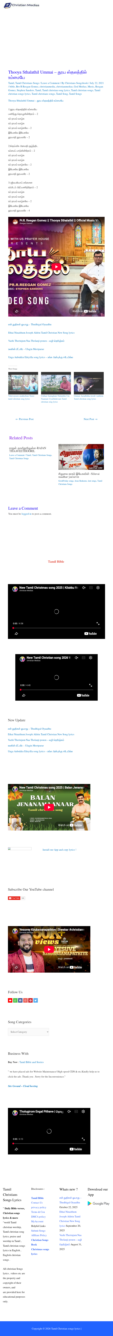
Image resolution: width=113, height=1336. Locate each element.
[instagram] (25, 1000)
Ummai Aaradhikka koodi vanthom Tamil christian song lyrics (88, 397)
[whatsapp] (15, 1000)
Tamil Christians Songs (27, 83)
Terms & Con (38, 1212)
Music (91, 86)
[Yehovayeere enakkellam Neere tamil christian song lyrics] (23, 383)
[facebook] (20, 1000)
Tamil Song (62, 93)
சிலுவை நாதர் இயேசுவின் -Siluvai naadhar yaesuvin (79, 475)
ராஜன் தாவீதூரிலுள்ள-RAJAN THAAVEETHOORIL (27, 449)
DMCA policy (38, 1216)
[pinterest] (30, 1000)
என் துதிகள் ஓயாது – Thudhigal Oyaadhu (29, 324)
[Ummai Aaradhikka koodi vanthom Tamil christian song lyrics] (89, 383)
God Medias (80, 86)
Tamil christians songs (43, 93)
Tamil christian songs (82, 90)
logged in (26, 513)
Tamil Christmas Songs (19, 458)
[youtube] (10, 1000)
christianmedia (47, 86)
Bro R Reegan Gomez (27, 86)
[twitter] (36, 1000)
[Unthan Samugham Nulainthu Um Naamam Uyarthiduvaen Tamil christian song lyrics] (56, 383)
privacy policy (38, 1207)
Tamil (11, 83)
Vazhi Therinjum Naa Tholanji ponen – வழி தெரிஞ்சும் (36, 340)
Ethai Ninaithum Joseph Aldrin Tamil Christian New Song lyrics (41, 332)
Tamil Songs (75, 93)
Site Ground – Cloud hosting (23, 1086)
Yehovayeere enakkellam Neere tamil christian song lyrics (21, 397)
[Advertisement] (56, 33)
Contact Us (37, 1202)
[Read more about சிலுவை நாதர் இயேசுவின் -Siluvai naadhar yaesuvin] (81, 456)
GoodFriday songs (66, 480)
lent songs (92, 480)
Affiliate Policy (39, 1235)
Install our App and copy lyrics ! (55, 849)
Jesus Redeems (81, 480)
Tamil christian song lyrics (56, 90)
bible (12, 86)
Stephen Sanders (25, 90)
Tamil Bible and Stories (32, 1062)
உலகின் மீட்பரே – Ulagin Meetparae (26, 349)
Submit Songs (38, 1230)
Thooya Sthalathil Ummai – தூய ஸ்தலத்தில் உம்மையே (36, 100)
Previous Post (25, 419)
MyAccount (37, 1221)
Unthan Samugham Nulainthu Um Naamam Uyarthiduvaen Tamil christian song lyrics (55, 398)
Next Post (90, 419)
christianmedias (64, 86)
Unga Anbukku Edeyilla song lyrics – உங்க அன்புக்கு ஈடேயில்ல (40, 357)
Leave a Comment (50, 83)
